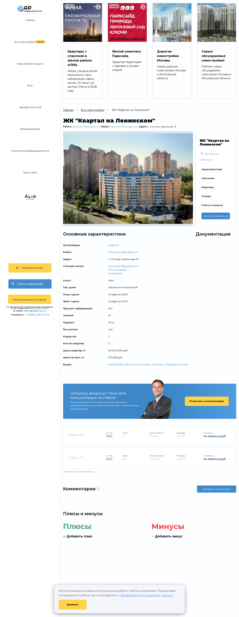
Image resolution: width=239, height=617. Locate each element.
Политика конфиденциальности (30, 150)
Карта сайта (30, 172)
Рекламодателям (30, 129)
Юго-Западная (117, 269)
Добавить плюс (80, 536)
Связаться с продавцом (215, 216)
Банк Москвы (141, 364)
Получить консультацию (207, 401)
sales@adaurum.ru (35, 310)
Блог (30, 85)
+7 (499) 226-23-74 (37, 314)
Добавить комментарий (217, 489)
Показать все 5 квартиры (78, 471)
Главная (30, 20)
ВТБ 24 (128, 364)
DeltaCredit (115, 364)
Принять (73, 604)
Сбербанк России (176, 364)
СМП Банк (157, 364)
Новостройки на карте (30, 63)
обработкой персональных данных (146, 595)
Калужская (115, 273)
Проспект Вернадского (86, 126)
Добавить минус (169, 536)
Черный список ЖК (30, 107)
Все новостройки (25, 42)
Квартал (113, 245)
